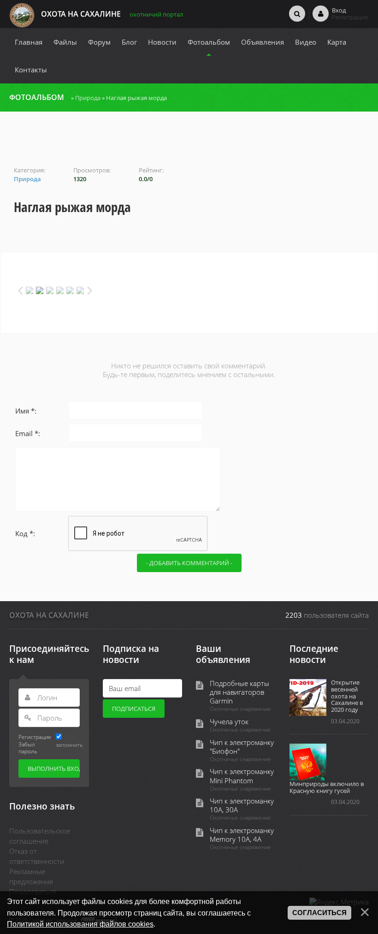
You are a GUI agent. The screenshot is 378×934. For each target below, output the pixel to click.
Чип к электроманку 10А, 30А (242, 805)
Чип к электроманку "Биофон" (242, 747)
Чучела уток (229, 721)
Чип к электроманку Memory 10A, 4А (242, 835)
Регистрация (34, 736)
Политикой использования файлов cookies (80, 924)
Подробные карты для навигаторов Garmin (239, 692)
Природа (87, 98)
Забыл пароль (27, 747)
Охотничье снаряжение (240, 709)
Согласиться (319, 912)
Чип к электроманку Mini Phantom (242, 776)
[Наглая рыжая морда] (189, 143)
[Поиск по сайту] (297, 13)
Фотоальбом (36, 97)
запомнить (69, 744)
